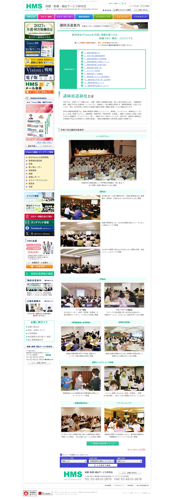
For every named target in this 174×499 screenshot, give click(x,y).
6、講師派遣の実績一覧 (93, 68)
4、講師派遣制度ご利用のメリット (97, 62)
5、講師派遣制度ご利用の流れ (95, 65)
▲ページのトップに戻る (136, 449)
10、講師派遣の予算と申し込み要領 (97, 80)
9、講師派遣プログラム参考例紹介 (97, 77)
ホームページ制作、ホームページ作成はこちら (136, 493)
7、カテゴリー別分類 (92, 71)
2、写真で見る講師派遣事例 (94, 56)
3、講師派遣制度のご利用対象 (95, 59)
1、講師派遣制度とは (92, 53)
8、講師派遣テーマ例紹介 (93, 74)
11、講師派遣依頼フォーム (94, 83)
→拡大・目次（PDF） (44, 142)
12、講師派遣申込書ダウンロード (96, 86)
